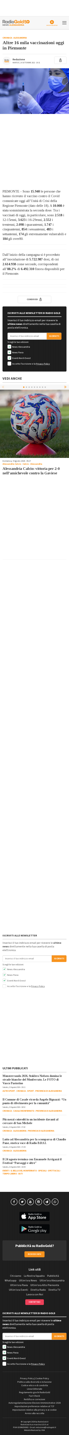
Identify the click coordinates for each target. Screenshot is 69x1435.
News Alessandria (21, 347)
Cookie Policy (42, 1378)
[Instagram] (38, 1201)
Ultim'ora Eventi (18, 1290)
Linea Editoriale (34, 1389)
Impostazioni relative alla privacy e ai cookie (34, 1410)
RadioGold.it (43, 1421)
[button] (65, 387)
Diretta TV (54, 1290)
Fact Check (34, 1396)
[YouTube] (30, 1201)
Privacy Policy (43, 364)
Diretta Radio (38, 1290)
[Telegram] (47, 1201)
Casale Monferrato (23, 1110)
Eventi (6, 1170)
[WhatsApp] (55, 1201)
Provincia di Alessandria (48, 1091)
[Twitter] (22, 1201)
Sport (30, 1091)
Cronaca (7, 38)
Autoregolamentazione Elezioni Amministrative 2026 (35, 1403)
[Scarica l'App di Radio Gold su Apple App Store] (34, 1216)
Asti (20, 1173)
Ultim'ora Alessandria (52, 1280)
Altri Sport (9, 1091)
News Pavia (17, 352)
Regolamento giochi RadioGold (34, 1392)
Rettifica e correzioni (34, 1399)
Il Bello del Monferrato (24, 1170)
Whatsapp (10, 1280)
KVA (43, 1430)
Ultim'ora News (28, 1280)
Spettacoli (54, 1170)
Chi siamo (15, 1276)
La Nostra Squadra (34, 1276)
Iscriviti (54, 336)
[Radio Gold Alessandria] (16, 22)
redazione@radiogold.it (46, 1427)
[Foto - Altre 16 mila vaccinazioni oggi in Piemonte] (34, 91)
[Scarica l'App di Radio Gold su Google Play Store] (34, 1229)
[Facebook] (14, 1201)
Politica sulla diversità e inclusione (34, 1382)
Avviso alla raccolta (34, 1413)
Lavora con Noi (34, 1294)
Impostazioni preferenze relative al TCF (34, 1406)
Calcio (26, 464)
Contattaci (35, 1302)
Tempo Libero (10, 1173)
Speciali (42, 1170)
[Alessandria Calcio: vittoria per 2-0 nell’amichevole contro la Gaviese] (34, 423)
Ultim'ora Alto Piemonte (44, 1285)
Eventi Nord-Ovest (21, 358)
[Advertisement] (34, 151)
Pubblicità (53, 1276)
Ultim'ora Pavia (19, 1285)
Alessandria (20, 38)
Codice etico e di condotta (34, 1385)
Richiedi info (34, 1254)
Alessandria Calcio (12, 464)
